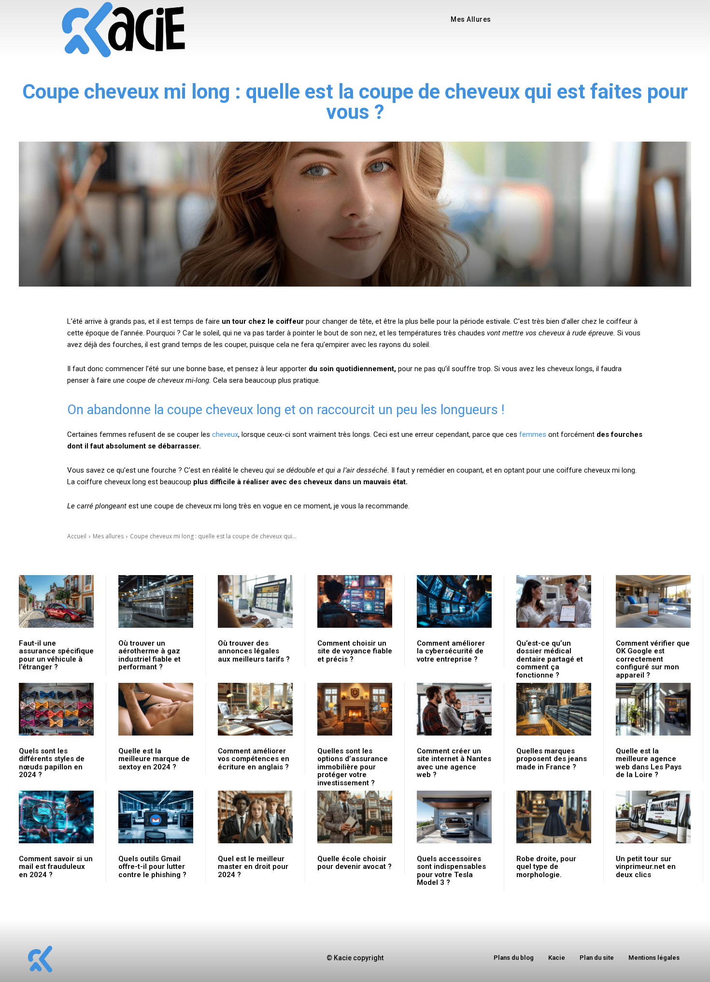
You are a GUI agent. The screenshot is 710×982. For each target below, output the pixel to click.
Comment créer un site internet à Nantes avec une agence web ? (454, 763)
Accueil (76, 536)
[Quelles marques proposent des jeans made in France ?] (553, 709)
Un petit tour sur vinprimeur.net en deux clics (646, 866)
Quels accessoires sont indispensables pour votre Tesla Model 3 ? (451, 870)
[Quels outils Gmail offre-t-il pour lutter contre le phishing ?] (155, 817)
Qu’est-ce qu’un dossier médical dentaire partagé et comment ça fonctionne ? (549, 659)
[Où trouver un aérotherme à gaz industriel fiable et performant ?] (155, 601)
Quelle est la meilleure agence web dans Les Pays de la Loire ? (649, 763)
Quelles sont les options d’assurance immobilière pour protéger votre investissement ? (352, 767)
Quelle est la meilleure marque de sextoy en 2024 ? (154, 759)
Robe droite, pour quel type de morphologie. (546, 866)
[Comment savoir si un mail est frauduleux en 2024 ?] (56, 817)
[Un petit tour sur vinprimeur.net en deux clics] (653, 817)
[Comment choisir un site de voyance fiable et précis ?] (354, 601)
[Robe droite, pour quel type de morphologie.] (553, 817)
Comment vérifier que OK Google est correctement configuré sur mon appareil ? (653, 659)
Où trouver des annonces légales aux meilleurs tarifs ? (254, 651)
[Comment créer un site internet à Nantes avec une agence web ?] (454, 709)
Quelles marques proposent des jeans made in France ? (551, 759)
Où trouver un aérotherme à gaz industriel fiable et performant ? (149, 655)
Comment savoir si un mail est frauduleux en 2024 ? (56, 866)
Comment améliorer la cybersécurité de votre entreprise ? (451, 651)
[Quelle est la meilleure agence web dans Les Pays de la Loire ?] (653, 709)
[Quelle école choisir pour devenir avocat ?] (354, 817)
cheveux (225, 434)
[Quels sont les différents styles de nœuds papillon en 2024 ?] (56, 709)
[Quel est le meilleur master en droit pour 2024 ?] (255, 817)
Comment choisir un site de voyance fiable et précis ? (354, 651)
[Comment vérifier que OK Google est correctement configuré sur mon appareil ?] (653, 601)
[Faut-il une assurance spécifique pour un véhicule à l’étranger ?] (56, 601)
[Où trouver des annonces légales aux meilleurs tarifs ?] (255, 601)
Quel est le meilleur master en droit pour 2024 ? (253, 866)
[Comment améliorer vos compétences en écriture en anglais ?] (255, 709)
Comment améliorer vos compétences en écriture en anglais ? (253, 759)
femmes (532, 434)
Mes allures (108, 536)
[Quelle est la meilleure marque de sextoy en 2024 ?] (155, 709)
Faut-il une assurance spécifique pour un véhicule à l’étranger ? (56, 655)
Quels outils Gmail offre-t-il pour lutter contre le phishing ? (152, 866)
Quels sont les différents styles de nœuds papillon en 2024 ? (52, 763)
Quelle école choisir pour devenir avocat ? (354, 862)
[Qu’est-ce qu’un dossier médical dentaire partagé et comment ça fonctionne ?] (553, 601)
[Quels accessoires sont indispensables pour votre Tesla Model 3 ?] (454, 817)
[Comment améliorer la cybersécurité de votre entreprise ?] (454, 601)
